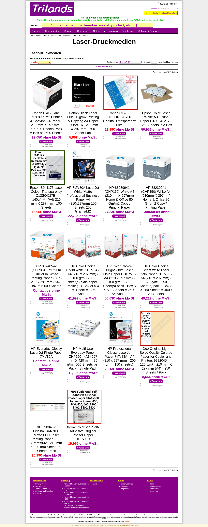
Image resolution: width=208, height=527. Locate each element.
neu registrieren (111, 18)
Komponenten (53, 31)
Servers (69, 31)
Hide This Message (126, 525)
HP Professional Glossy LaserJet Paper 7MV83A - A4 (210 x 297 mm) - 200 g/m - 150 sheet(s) (119, 356)
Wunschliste (154, 489)
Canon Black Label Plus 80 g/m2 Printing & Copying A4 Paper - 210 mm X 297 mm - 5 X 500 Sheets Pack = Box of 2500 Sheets (46, 123)
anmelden (91, 18)
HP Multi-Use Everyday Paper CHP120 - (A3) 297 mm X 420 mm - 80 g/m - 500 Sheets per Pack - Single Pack (83, 358)
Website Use (40, 486)
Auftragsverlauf (155, 486)
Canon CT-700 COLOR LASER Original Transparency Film (119, 119)
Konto (152, 484)
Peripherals (128, 31)
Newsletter (154, 491)
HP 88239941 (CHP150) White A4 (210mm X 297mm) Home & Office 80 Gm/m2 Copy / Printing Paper (119, 197)
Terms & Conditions (42, 489)
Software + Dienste (148, 31)
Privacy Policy (40, 484)
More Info (136, 525)
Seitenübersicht (127, 484)
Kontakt (95, 484)
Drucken (37, 31)
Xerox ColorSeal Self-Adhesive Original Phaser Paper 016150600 (83, 433)
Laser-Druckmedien (82, 35)
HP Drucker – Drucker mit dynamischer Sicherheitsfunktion (76, 507)
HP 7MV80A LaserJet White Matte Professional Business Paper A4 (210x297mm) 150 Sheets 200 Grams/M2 (82, 199)
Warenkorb (172, 13)
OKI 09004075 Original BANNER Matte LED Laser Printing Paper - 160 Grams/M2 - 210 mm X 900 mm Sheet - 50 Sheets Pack (46, 439)
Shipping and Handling (44, 491)
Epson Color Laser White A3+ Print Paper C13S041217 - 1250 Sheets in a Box (156, 119)
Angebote (125, 489)
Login (148, 13)
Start (31, 35)
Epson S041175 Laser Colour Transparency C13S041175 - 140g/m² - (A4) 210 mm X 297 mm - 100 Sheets (46, 197)
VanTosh (127, 521)
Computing (83, 31)
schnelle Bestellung (159, 13)
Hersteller (125, 486)
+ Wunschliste (47, 144)
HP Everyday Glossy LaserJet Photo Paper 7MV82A (46, 352)
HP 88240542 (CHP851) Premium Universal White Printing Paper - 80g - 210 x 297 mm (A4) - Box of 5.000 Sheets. (46, 276)
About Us (38, 494)
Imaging (113, 31)
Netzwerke (99, 31)
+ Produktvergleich (47, 146)
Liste (168, 62)
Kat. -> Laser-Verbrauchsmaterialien (58, 35)
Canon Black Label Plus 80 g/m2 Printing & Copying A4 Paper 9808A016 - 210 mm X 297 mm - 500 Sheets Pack (83, 123)
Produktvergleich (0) (104, 66)
